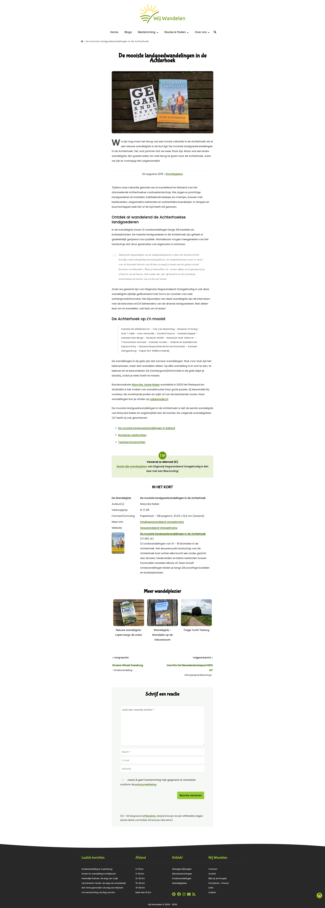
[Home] (82, 41)
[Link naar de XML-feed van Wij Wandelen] (193, 894)
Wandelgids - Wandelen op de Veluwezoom (162, 634)
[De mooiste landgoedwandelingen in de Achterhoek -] (162, 132)
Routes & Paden (175, 32)
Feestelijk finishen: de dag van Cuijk (100, 878)
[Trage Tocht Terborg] (196, 625)
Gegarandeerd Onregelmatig (158, 528)
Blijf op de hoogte (217, 878)
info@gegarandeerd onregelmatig (162, 522)
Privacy (225, 883)
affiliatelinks (149, 816)
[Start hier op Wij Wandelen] (162, 23)
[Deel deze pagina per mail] (189, 894)
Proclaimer (214, 883)
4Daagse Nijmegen (182, 869)
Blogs (128, 32)
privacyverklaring (145, 784)
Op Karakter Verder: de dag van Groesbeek (104, 883)
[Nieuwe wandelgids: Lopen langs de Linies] (128, 625)
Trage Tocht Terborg (196, 630)
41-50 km (140, 887)
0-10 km (139, 869)
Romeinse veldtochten (132, 435)
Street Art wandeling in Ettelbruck (99, 873)
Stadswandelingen (181, 878)
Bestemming (147, 32)
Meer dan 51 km (143, 892)
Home (114, 32)
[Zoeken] (215, 32)
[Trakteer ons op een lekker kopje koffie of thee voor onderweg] (319, 895)
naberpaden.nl (159, 399)
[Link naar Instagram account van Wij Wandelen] (183, 894)
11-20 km (139, 873)
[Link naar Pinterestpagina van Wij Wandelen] (174, 894)
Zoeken (212, 892)
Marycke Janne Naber (146, 384)
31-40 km (140, 883)
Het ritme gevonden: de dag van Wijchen (102, 887)
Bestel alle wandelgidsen (132, 466)
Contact (212, 869)
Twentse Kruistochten (131, 442)
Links (210, 887)
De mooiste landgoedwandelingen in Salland (146, 428)
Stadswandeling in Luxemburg (97, 869)
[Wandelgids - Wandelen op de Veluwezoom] (162, 625)
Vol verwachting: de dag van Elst (98, 892)
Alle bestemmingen (182, 873)
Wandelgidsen (174, 174)
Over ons (201, 32)
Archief (212, 873)
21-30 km (140, 878)
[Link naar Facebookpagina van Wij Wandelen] (179, 894)
